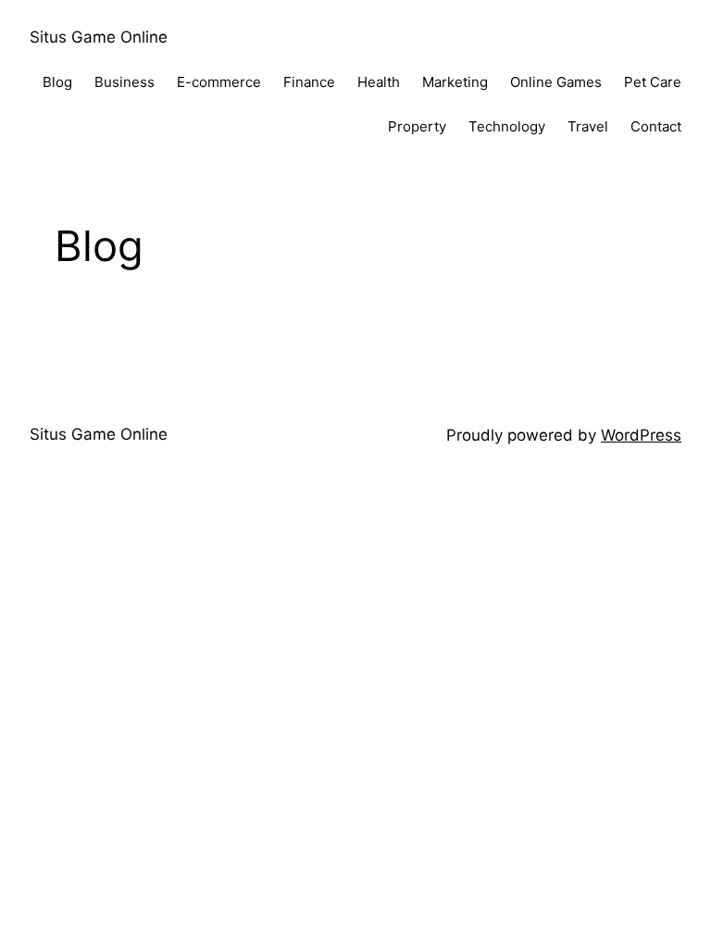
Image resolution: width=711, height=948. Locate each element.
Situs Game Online (99, 37)
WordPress (641, 435)
